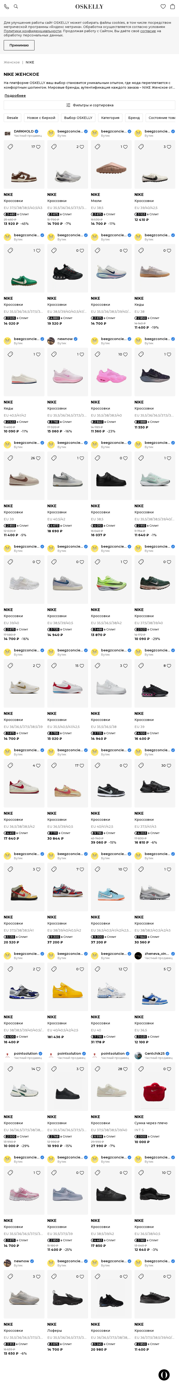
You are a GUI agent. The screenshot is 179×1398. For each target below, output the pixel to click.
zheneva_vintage (157, 954)
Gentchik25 (155, 1054)
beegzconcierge (70, 131)
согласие (148, 31)
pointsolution (26, 1054)
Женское (12, 62)
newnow (65, 339)
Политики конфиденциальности (32, 31)
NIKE (8, 194)
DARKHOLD (24, 131)
